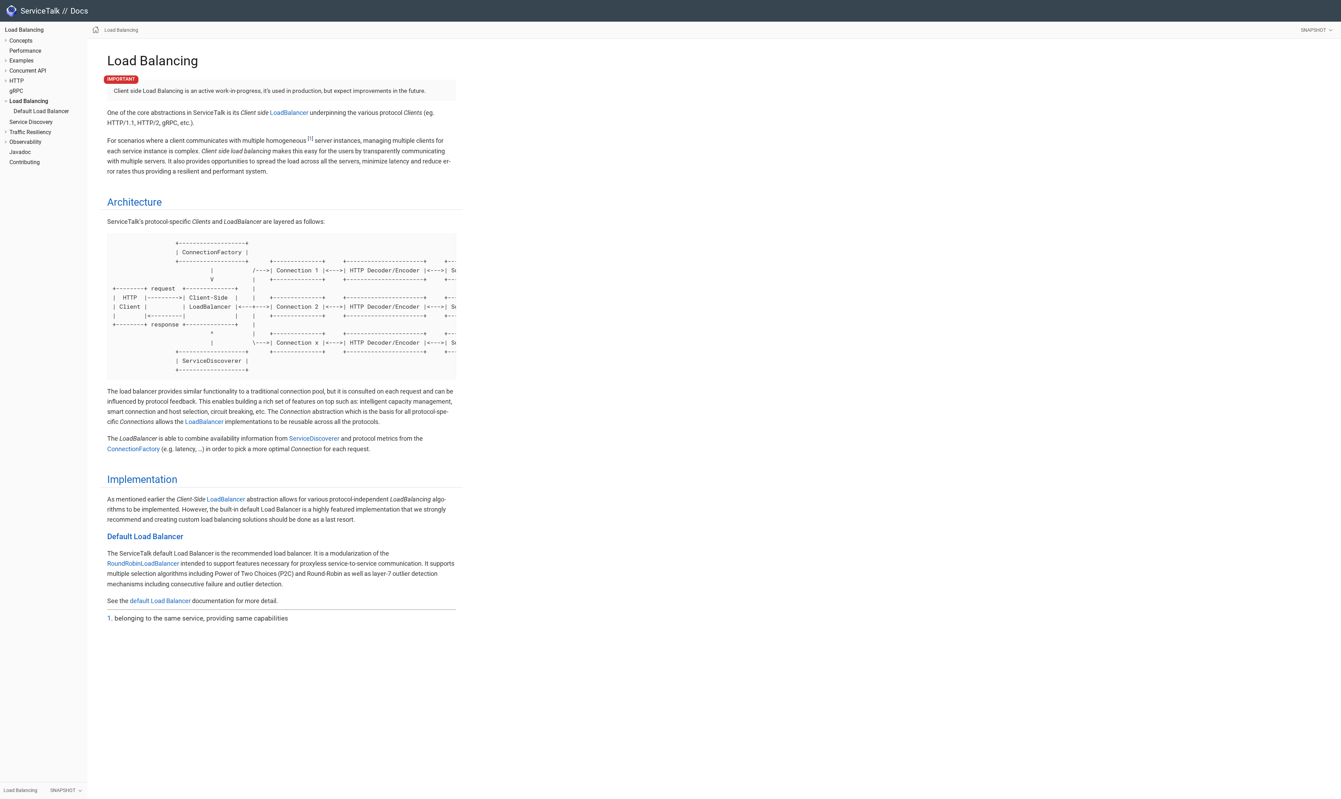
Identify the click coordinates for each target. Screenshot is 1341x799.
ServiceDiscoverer (314, 438)
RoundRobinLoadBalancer (143, 563)
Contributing (24, 162)
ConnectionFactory (133, 449)
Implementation (142, 479)
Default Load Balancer (41, 111)
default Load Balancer (160, 600)
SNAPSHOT (1313, 30)
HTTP (16, 81)
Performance (25, 51)
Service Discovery (31, 122)
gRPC (16, 91)
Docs (79, 11)
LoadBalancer (289, 112)
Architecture (134, 202)
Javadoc (20, 152)
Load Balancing (24, 30)
